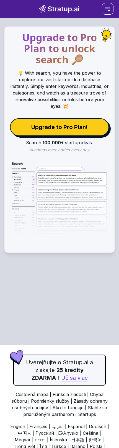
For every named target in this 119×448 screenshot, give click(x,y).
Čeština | (92, 433)
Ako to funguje (68, 407)
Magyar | (25, 439)
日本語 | (80, 439)
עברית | (42, 439)
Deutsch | (99, 426)
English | (19, 426)
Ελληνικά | (70, 433)
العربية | (59, 426)
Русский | (46, 433)
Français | (40, 426)
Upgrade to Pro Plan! (59, 127)
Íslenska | (60, 439)
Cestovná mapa (32, 394)
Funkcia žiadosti (69, 394)
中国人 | (26, 433)
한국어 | (97, 439)
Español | (78, 426)
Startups (87, 414)
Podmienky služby (50, 401)
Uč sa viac (74, 377)
